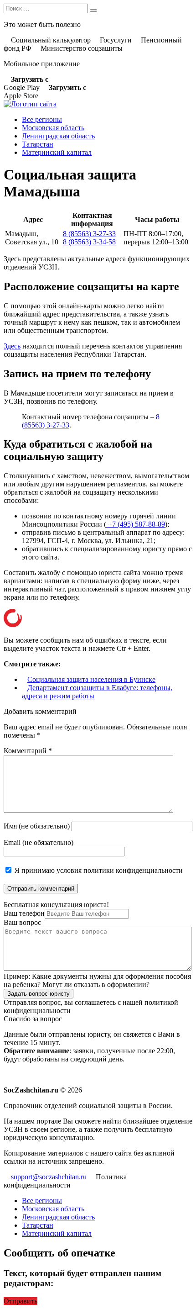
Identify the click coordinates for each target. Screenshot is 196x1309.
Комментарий (28, 751)
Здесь (12, 346)
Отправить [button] (20, 1301)
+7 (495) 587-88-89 (135, 524)
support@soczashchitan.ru (48, 1177)
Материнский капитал (57, 152)
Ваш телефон (24, 913)
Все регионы (42, 119)
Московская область (53, 128)
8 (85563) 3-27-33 (89, 234)
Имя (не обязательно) (37, 826)
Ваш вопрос (22, 922)
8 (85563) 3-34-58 (89, 242)
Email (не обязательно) (38, 842)
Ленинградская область (58, 136)
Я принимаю (98, 870)
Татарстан (37, 144)
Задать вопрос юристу (38, 993)
